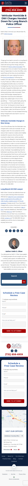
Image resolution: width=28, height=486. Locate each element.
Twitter (10, 230)
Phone (4, 307)
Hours (16, 449)
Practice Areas (7, 458)
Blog (14, 458)
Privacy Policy (22, 474)
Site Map (13, 474)
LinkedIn (18, 230)
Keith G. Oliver (17, 251)
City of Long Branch (8, 77)
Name (4, 301)
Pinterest (21, 230)
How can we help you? (8, 320)
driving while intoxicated (15, 66)
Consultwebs (16, 479)
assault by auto (12, 196)
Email (6, 230)
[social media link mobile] (12, 350)
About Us (10, 456)
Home (3, 456)
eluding (6, 201)
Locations (14, 461)
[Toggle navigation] (26, 3)
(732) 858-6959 (14, 354)
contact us (8, 218)
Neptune (9, 211)
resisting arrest (13, 201)
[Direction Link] (14, 410)
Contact (20, 458)
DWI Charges (8, 34)
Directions (7, 449)
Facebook (14, 230)
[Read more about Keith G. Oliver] (14, 239)
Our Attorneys (20, 456)
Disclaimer (4, 474)
